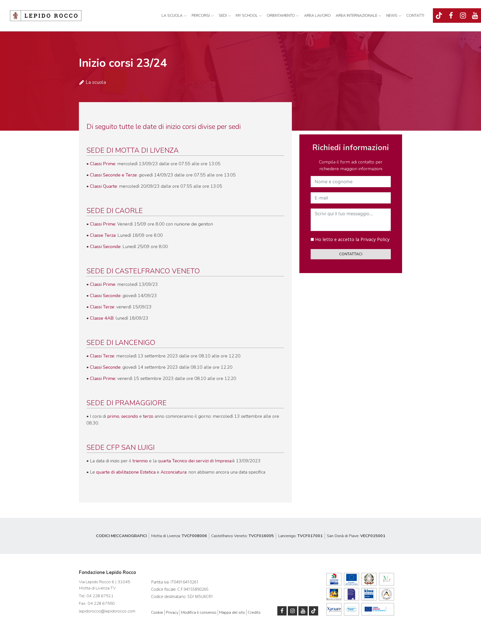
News (391, 15)
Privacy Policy (375, 240)
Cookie (157, 612)
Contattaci (350, 254)
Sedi (223, 15)
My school (247, 15)
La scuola (172, 15)
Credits (254, 612)
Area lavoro (317, 15)
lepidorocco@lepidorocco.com (107, 611)
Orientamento (281, 15)
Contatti (415, 15)
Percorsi (201, 15)
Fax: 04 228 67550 (97, 603)
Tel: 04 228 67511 (96, 596)
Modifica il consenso (198, 612)
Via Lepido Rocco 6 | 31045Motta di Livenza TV (104, 585)
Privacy (172, 612)
